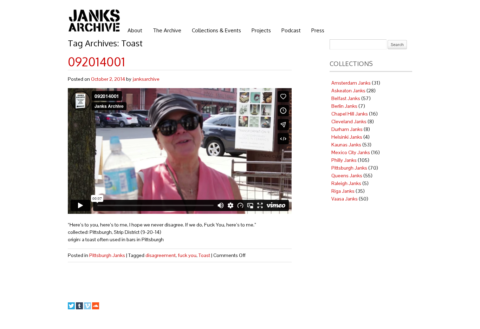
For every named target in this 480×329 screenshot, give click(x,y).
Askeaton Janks (348, 90)
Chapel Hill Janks (349, 114)
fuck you (187, 255)
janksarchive (146, 79)
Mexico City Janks (350, 152)
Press (317, 30)
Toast (204, 255)
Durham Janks (347, 129)
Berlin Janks (344, 106)
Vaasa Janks (344, 199)
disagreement (160, 255)
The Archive (167, 30)
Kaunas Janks (346, 145)
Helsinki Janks (346, 137)
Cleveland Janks (349, 121)
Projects (261, 30)
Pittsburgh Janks (107, 255)
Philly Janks (344, 160)
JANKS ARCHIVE (94, 20)
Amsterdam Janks (351, 83)
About (135, 30)
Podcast (291, 30)
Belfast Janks (345, 98)
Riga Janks (343, 191)
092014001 (96, 61)
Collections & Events (216, 30)
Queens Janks (346, 175)
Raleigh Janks (346, 183)
